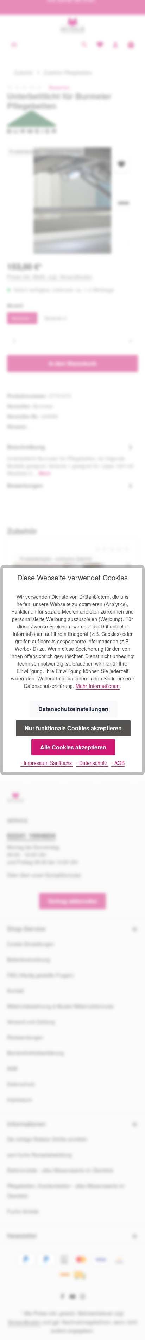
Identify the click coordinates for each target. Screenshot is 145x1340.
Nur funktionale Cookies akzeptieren (73, 728)
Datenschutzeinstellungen (73, 709)
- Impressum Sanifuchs (46, 762)
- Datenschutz (92, 762)
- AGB (118, 762)
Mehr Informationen (98, 685)
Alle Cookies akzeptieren (73, 747)
